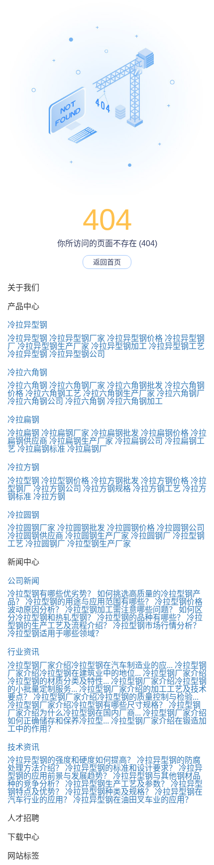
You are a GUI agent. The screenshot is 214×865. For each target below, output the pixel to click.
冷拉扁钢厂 (87, 449)
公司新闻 (23, 581)
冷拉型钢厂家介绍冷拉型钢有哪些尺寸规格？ (87, 705)
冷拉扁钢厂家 (65, 433)
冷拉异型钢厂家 (77, 338)
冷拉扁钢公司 (139, 441)
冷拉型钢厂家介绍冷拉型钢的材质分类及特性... (107, 677)
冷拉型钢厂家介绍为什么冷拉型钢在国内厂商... (104, 709)
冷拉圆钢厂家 (31, 528)
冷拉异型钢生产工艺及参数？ (117, 784)
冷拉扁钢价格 (165, 433)
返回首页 (107, 262)
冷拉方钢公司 (57, 488)
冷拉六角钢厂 (181, 393)
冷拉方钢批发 (115, 480)
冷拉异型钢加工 (119, 346)
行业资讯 (23, 652)
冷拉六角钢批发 (135, 385)
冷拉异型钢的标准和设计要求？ (121, 768)
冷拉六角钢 (27, 372)
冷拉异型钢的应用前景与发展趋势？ (105, 772)
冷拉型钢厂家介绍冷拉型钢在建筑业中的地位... (107, 669)
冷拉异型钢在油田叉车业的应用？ (133, 800)
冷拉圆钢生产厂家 (97, 536)
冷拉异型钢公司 (77, 354)
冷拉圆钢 (23, 515)
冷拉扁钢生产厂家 (81, 441)
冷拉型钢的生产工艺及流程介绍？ (105, 621)
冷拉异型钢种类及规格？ (109, 792)
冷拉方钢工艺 (157, 488)
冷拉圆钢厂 (151, 536)
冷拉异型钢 (27, 325)
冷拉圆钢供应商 (35, 536)
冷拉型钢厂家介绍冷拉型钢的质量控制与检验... (116, 697)
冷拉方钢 (23, 467)
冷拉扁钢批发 (115, 433)
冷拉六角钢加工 (135, 401)
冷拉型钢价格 (65, 480)
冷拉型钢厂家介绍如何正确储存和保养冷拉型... (107, 717)
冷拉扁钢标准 (41, 449)
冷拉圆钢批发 (81, 528)
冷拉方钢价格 (165, 480)
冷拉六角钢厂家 (77, 385)
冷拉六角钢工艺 (53, 393)
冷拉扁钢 (23, 419)
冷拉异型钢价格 (135, 338)
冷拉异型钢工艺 (177, 346)
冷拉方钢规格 (107, 488)
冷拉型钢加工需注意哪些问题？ (121, 609)
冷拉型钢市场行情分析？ (157, 625)
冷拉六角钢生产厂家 (119, 393)
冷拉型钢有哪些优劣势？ (51, 594)
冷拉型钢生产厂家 (99, 543)
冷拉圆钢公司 (181, 528)
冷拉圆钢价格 (131, 528)
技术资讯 (23, 747)
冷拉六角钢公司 (35, 401)
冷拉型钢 (23, 480)
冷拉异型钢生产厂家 (53, 346)
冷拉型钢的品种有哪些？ (141, 617)
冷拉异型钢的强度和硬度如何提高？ (71, 760)
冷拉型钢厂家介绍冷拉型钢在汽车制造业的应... (90, 665)
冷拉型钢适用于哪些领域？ (55, 633)
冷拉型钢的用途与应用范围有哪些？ (89, 602)
